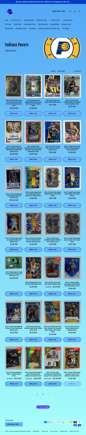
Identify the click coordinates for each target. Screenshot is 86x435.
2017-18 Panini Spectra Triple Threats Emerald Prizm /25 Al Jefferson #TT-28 (14, 273)
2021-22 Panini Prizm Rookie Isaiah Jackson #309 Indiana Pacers (72, 240)
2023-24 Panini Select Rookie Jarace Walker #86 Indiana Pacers (72, 194)
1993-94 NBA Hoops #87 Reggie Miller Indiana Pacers (53, 101)
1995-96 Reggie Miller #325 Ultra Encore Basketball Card (33, 283)
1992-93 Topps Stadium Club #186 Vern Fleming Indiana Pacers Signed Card (72, 148)
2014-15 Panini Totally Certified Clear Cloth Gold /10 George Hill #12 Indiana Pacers (52, 374)
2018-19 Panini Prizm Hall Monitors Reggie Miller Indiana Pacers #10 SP (33, 328)
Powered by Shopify (26, 431)
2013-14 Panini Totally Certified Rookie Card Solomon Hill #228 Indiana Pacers (72, 102)
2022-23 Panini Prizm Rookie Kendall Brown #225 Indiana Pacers (53, 194)
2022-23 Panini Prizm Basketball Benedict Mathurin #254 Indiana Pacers (52, 240)
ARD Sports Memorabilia (15, 431)
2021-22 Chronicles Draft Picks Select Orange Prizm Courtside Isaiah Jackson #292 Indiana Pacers (52, 329)
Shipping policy (63, 431)
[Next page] (48, 394)
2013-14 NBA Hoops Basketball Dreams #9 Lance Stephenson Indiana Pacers (13, 328)
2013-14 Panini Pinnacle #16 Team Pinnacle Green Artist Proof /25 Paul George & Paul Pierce (14, 103)
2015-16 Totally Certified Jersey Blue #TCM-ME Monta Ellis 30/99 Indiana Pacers (72, 284)
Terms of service (54, 431)
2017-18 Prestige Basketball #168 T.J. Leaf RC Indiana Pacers (14, 374)
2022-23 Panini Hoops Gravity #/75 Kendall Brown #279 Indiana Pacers (13, 240)
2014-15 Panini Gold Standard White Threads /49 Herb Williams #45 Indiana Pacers (33, 374)
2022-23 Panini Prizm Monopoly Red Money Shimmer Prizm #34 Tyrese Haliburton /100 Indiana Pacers (33, 149)
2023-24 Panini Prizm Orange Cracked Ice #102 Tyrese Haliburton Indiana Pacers (72, 374)
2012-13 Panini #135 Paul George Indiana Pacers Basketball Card (72, 328)
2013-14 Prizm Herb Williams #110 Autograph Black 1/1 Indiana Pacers (14, 195)
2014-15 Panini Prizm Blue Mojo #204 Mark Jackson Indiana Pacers (52, 148)
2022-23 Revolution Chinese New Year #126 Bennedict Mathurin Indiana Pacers (33, 240)
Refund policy (36, 431)
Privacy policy (44, 431)
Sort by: (53, 71)
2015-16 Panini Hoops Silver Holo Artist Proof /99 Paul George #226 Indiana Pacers (33, 194)
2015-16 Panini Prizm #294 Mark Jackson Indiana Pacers (53, 283)
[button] (16, 20)
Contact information (74, 431)
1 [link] (37, 394)
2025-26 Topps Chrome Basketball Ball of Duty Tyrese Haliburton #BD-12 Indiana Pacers (33, 103)
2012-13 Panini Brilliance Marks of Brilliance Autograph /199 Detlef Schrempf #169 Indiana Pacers (13, 149)
